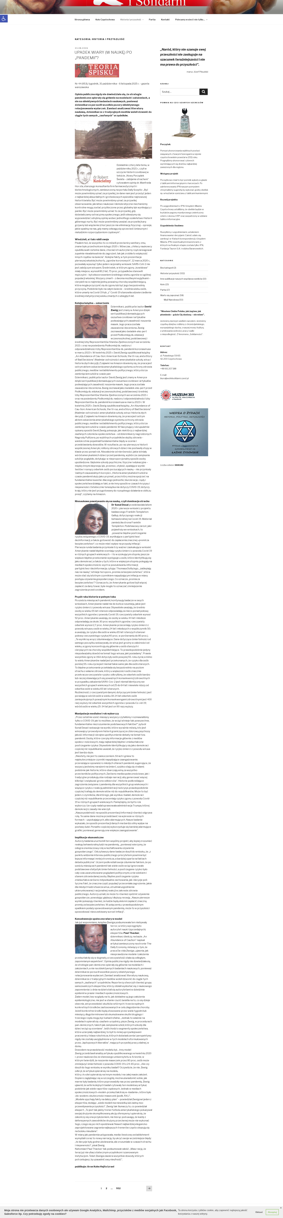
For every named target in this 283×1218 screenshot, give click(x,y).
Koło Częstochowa (105, 19)
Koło (162, 284)
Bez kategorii (166, 267)
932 (119, 1188)
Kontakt (165, 19)
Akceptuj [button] (272, 1212)
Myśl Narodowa (171, 299)
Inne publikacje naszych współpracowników (181, 279)
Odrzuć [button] (259, 1212)
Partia (152, 19)
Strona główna (82, 19)
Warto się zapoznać (169, 295)
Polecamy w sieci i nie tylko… (190, 19)
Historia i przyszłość (130, 19)
